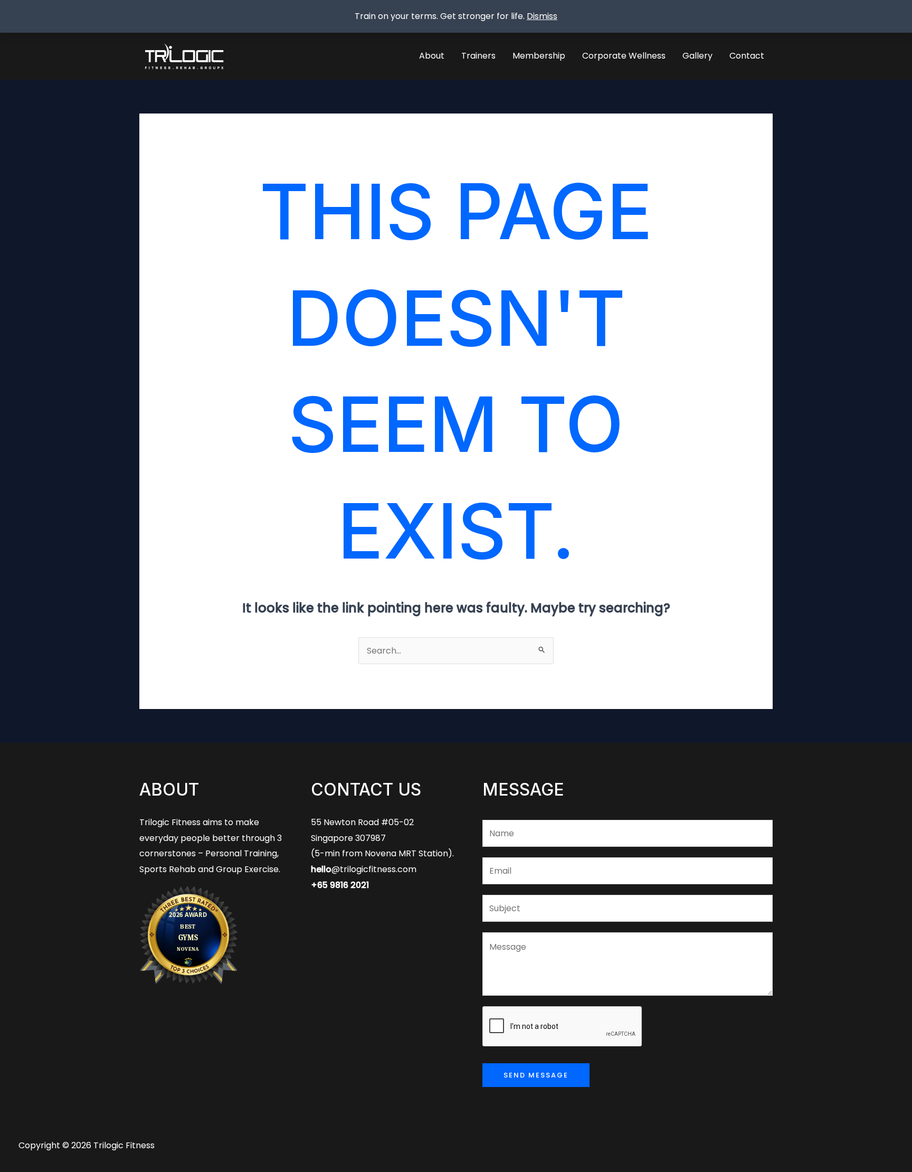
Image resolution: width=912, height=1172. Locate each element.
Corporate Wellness (624, 56)
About (431, 56)
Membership (538, 56)
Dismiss (542, 16)
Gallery (697, 56)
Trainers (478, 56)
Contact (746, 56)
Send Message (536, 1075)
